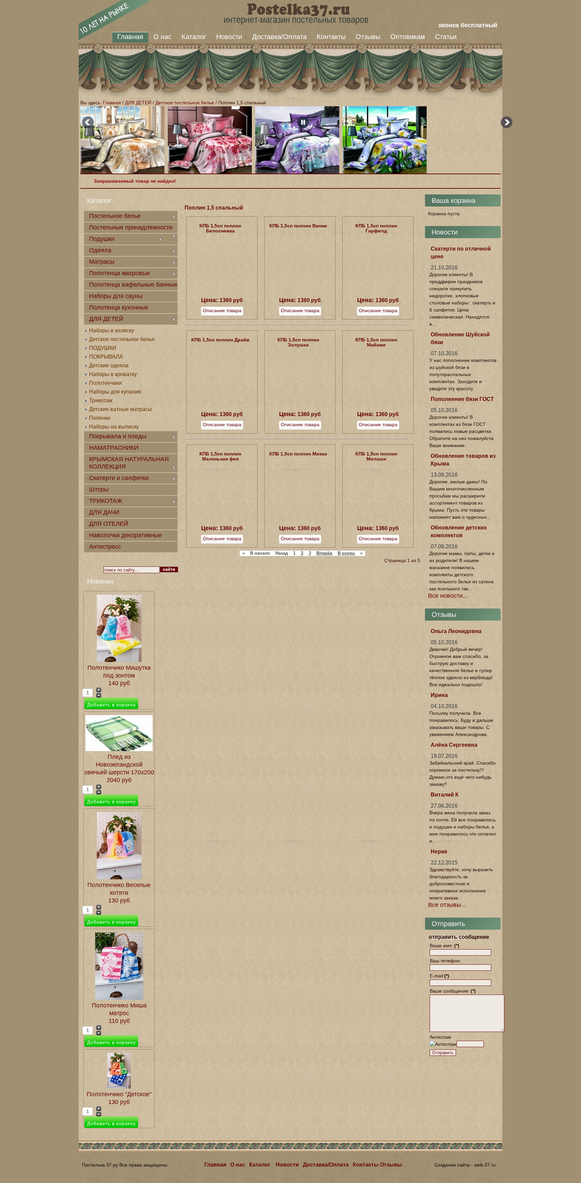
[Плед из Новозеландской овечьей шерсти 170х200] (119, 749)
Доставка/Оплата (279, 36)
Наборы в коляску (111, 330)
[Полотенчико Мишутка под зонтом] (119, 660)
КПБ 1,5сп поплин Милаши (376, 456)
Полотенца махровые (119, 273)
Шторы (99, 489)
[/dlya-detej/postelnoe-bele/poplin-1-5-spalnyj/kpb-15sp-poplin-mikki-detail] (300, 519)
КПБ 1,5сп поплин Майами (376, 342)
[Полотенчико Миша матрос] (119, 997)
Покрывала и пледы (117, 436)
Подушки (101, 238)
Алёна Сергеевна (454, 745)
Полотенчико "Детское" (119, 1094)
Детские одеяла (108, 365)
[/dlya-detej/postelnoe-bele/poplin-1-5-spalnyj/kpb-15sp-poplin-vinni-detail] (300, 291)
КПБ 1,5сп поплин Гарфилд (376, 228)
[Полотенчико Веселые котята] (119, 877)
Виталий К (445, 795)
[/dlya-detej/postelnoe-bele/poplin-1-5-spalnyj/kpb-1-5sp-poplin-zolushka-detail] (300, 405)
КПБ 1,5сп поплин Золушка (298, 342)
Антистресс (105, 546)
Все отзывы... (447, 904)
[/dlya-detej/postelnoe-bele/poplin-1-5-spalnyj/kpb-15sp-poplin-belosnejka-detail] (222, 291)
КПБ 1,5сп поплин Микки (298, 453)
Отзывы (368, 36)
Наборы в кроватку (113, 374)
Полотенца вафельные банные (133, 284)
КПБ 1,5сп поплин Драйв (220, 339)
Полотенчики (105, 383)
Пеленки (99, 418)
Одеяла (100, 250)
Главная (130, 36)
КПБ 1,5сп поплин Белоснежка (220, 228)
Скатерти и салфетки (119, 478)
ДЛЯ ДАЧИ (104, 512)
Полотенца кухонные (118, 307)
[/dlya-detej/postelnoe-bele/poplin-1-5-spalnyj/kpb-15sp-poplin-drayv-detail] (222, 405)
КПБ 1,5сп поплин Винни (298, 225)
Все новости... (448, 595)
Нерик (439, 851)
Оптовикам (407, 36)
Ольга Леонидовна (456, 631)
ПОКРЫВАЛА (106, 357)
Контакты (331, 36)
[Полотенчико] (119, 1086)
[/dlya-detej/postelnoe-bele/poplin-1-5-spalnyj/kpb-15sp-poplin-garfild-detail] (378, 291)
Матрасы (101, 261)
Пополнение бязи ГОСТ (462, 399)
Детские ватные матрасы (120, 409)
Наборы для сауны (116, 296)
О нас (162, 36)
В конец (346, 553)
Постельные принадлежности (130, 227)
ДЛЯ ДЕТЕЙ (138, 102)
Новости (229, 36)
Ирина (439, 695)
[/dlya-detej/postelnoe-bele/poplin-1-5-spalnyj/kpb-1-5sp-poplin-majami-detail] (378, 405)
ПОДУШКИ (102, 348)
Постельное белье (115, 216)
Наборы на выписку (114, 427)
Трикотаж (101, 400)
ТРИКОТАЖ (105, 500)
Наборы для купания (115, 392)
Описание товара (222, 310)
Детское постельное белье (184, 102)
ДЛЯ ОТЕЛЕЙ (108, 523)
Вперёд (324, 553)
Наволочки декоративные (125, 535)
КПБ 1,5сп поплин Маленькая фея (220, 456)
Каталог (194, 36)
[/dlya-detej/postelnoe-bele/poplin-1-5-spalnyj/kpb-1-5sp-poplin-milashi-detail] (378, 519)
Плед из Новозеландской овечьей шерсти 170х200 (119, 764)
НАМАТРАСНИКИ (114, 447)
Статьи (446, 36)
